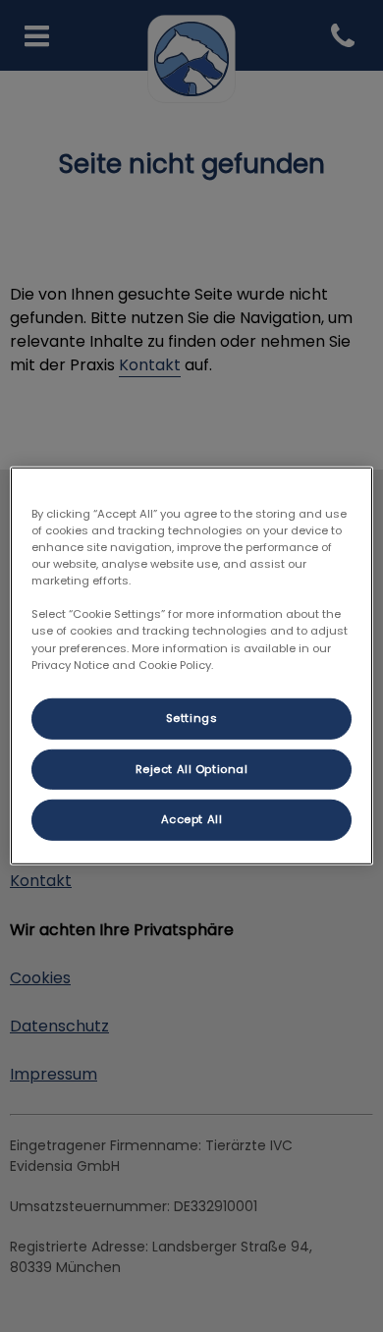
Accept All (192, 819)
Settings (192, 717)
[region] (192, 666)
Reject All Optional (192, 768)
